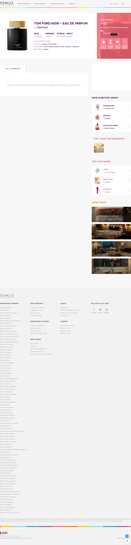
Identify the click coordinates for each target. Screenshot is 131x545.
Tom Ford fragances (6, 499)
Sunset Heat (108, 179)
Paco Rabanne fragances (8, 462)
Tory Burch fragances (7, 502)
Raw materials (34, 328)
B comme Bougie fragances (9, 342)
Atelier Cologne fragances (8, 331)
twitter (100, 312)
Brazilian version (65, 331)
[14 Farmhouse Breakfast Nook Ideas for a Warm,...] (111, 266)
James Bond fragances (7, 418)
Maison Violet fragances (8, 436)
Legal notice (64, 307)
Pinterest (106, 312)
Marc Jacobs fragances (7, 439)
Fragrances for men (36, 310)
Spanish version (65, 333)
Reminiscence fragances (8, 484)
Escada (107, 182)
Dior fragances (4, 376)
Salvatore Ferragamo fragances (10, 491)
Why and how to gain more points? (41, 354)
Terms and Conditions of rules (70, 310)
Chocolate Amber (110, 125)
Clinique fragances (6, 368)
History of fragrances (37, 325)
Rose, (46, 47)
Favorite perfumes (36, 315)
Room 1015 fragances (6, 489)
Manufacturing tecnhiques (38, 333)
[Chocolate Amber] (97, 126)
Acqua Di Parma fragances (8, 313)
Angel (105, 169)
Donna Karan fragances (7, 381)
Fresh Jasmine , (66, 47)
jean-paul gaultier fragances (9, 423)
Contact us (33, 346)
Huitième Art (109, 108)
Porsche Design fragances (8, 476)
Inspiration (72, 3)
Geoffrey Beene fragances (8, 402)
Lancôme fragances (6, 428)
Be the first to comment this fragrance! (115, 27)
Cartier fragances (5, 355)
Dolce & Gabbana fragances (9, 378)
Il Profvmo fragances (6, 413)
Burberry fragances (6, 349)
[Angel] (97, 170)
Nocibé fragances (5, 457)
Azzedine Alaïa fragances (8, 339)
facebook (94, 312)
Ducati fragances (5, 384)
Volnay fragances (5, 510)
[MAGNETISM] (97, 190)
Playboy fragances (6, 473)
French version (65, 328)
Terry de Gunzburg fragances (9, 494)
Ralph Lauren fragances (7, 481)
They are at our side (36, 351)
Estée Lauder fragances (7, 389)
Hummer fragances (6, 410)
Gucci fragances (5, 405)
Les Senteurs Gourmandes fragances (12, 431)
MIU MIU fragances (6, 444)
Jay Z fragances (5, 420)
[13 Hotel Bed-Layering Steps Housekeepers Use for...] (111, 231)
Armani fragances (5, 323)
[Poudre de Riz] (97, 107)
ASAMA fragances (6, 329)
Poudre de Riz (108, 106)
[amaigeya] (99, 148)
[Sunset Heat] (97, 180)
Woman (50, 33)
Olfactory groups (35, 331)
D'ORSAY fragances (6, 373)
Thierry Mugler (110, 172)
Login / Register (113, 3)
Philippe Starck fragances (8, 468)
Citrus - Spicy (65, 33)
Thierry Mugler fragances (8, 497)
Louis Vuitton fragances (7, 434)
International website (67, 325)
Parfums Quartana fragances (9, 465)
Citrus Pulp (52, 44)
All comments (12, 69)
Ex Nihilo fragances (6, 392)
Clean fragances (5, 365)
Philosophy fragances (7, 470)
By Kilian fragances (6, 352)
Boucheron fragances (7, 344)
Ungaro (107, 118)
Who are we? (34, 343)
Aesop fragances (5, 318)
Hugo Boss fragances (7, 407)
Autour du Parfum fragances (9, 334)
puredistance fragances (7, 478)
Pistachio (75, 47)
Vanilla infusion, (54, 47)
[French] (2, 533)
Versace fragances (6, 504)
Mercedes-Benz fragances (8, 441)
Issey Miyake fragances (7, 415)
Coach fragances (5, 371)
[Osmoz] (7, 4)
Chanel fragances (5, 357)
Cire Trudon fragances (7, 363)
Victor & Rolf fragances (7, 507)
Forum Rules (64, 315)
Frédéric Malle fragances (8, 394)
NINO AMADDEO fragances (8, 455)
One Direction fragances (8, 460)
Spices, (45, 44)
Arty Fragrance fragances (8, 326)
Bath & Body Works (110, 128)
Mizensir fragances (6, 447)
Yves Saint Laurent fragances (9, 512)
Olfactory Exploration (57, 3)
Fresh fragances (5, 397)
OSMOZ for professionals (38, 349)
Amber (46, 49)
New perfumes (35, 313)
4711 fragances (4, 310)
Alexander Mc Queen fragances (10, 321)
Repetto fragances (6, 486)
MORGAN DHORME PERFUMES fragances (13, 449)
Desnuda (106, 116)
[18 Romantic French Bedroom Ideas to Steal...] (111, 214)
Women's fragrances (23, 3)
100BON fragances (6, 307)
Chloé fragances (5, 360)
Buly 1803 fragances (6, 347)
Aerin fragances (5, 315)
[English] (6, 533)
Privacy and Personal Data (69, 313)
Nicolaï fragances (5, 452)
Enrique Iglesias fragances (8, 386)
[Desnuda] (97, 116)
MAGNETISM (107, 189)
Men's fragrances (39, 3)
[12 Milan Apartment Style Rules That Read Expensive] (111, 249)
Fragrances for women (37, 307)
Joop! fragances (5, 426)
